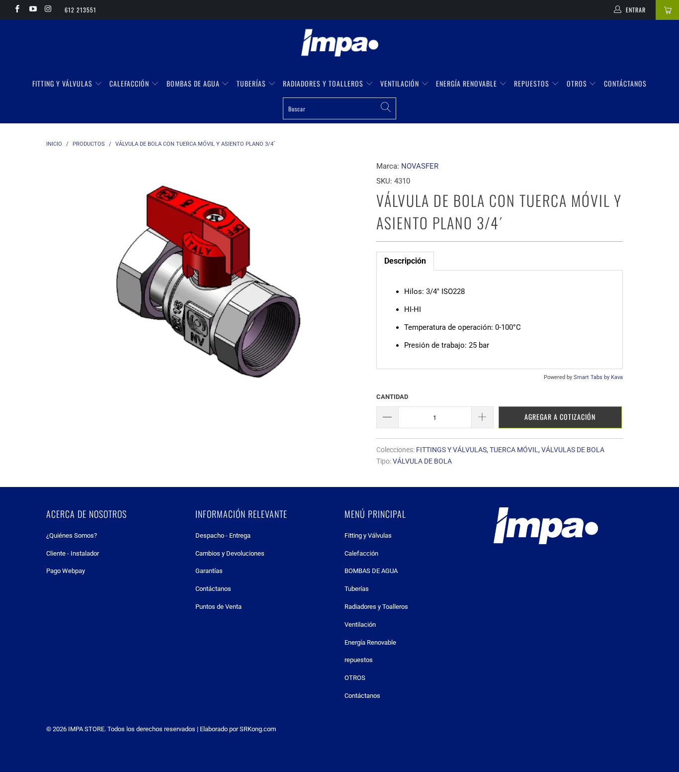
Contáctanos (625, 83)
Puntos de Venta (218, 606)
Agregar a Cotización (559, 416)
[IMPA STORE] (339, 44)
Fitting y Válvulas (63, 83)
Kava (617, 377)
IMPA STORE (86, 729)
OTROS (578, 83)
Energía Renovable (467, 83)
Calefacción (130, 83)
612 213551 (80, 9)
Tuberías (252, 83)
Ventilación (400, 83)
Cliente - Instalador (72, 553)
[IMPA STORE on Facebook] (16, 9)
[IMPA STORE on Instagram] (48, 9)
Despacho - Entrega (223, 535)
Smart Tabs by (592, 377)
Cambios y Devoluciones (229, 553)
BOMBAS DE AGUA (194, 83)
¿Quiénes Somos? (71, 535)
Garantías (209, 571)
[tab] (405, 261)
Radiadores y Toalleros (324, 83)
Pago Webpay (65, 571)
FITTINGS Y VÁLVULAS (451, 450)
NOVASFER (419, 166)
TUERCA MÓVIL (514, 450)
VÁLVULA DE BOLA (422, 461)
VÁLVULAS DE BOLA (572, 450)
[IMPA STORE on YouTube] (32, 9)
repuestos (532, 83)
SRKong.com (258, 729)
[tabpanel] (499, 319)
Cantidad (392, 396)
